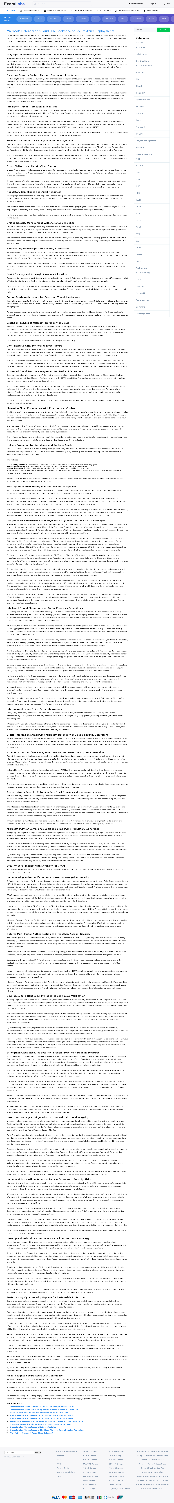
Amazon (109, 19)
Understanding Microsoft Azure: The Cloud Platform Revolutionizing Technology (47, 1430)
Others (139, 134)
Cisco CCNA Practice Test (153, 1468)
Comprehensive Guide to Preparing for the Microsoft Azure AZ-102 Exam (44, 1409)
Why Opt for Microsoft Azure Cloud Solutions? (31, 1433)
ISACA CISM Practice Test (152, 1488)
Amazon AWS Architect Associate (152, 1476)
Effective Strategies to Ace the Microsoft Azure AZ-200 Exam (39, 1412)
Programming (142, 300)
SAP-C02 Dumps (90, 1476)
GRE (138, 186)
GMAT (139, 179)
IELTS (138, 200)
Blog (59, 1476)
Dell (164, 19)
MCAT (139, 214)
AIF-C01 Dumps (90, 1484)
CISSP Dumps (115, 1484)
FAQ (59, 1464)
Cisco (39, 19)
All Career (141, 47)
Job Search (141, 54)
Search (163, 30)
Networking (141, 293)
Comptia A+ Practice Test (152, 1460)
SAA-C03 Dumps (90, 1464)
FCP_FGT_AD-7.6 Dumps (118, 1488)
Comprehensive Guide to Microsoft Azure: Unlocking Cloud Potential (42, 1407)
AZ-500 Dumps (116, 1480)
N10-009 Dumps (116, 1451)
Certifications (142, 61)
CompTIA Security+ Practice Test (152, 1451)
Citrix (68, 19)
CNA (138, 173)
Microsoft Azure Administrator (152, 1464)
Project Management (146, 141)
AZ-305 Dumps (89, 1480)
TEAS (138, 248)
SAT (138, 241)
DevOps (140, 286)
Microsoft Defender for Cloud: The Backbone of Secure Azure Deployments (60, 31)
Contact (60, 1460)
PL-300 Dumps (115, 1456)
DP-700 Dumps (89, 1472)
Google (139, 113)
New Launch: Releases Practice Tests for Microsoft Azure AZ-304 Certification (46, 1421)
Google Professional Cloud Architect (153, 1484)
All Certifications (144, 66)
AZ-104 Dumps (89, 1456)
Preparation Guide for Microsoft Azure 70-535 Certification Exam (40, 1424)
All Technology (143, 273)
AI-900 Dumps (89, 1468)
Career (139, 43)
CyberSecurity (143, 100)
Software (140, 307)
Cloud (139, 86)
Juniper (82, 19)
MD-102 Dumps (116, 1468)
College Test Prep (144, 154)
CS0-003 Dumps (116, 1472)
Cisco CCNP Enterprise (152, 1472)
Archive (60, 1456)
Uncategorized (143, 314)
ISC (95, 19)
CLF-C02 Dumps (116, 1476)
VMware (54, 19)
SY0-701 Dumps (90, 1451)
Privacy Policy (63, 1468)
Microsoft (24, 19)
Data (138, 280)
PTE (138, 234)
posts (138, 261)
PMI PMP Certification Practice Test (152, 1480)
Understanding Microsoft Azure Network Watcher (33, 1427)
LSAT (138, 207)
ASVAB (139, 166)
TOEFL (139, 255)
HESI (138, 193)
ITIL (123, 19)
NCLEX (139, 220)
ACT (138, 159)
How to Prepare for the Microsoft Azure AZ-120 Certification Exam (41, 1418)
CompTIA (140, 93)
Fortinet (137, 19)
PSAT (138, 227)
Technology (141, 268)
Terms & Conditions (66, 1472)
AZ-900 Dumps (116, 1460)
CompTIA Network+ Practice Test (152, 1456)
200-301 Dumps (90, 1460)
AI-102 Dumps (89, 1488)
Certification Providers (66, 1451)
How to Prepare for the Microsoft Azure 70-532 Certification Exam (41, 1415)
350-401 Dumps (116, 1464)
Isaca (151, 19)
